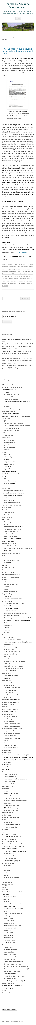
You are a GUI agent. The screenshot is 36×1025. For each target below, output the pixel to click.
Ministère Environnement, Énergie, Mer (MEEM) (16, 755)
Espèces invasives (10, 611)
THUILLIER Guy (8, 697)
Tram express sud (10, 928)
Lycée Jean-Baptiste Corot (11, 805)
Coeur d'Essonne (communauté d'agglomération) (18, 642)
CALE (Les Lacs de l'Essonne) (12, 639)
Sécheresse (7, 486)
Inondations (7, 865)
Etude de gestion (9, 853)
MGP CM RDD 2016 (22, 252)
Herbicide (6, 627)
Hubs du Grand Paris (10, 745)
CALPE (4, 452)
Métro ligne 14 (9, 916)
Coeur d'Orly (7, 656)
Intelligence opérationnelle (10, 702)
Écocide (4, 565)
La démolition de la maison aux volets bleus (15, 339)
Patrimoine (5, 788)
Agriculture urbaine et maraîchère (14, 603)
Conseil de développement (12, 733)
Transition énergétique (25, 281)
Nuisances (5, 772)
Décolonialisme (7, 517)
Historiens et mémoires (11, 676)
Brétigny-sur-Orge (9, 637)
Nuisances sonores (14, 276)
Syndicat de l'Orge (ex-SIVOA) (12, 877)
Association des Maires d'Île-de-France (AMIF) (16, 416)
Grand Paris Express (10, 906)
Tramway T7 (7, 930)
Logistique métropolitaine (10, 709)
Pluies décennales (9, 483)
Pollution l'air (9, 278)
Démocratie (5, 519)
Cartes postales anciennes (12, 683)
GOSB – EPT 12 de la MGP (10, 654)
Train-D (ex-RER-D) (9, 921)
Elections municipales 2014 (12, 502)
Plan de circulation (10, 942)
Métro (5, 911)
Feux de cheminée (9, 447)
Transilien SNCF (8, 933)
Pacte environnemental (12, 428)
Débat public (7, 596)
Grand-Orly (7, 664)
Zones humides (7, 993)
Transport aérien (9, 935)
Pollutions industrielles (10, 827)
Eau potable (7, 563)
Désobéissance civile (8, 541)
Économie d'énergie (27, 271)
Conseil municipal (7, 498)
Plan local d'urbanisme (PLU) (12, 964)
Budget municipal (9, 500)
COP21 (6, 478)
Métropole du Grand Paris (19, 274)
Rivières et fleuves (8, 863)
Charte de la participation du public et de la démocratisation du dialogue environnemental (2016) (18, 620)
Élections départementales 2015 (13, 495)
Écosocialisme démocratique (11, 575)
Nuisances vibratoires (10, 784)
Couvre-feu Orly (8, 397)
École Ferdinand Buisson (11, 793)
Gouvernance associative (11, 430)
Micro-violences (7, 752)
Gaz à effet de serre (10, 481)
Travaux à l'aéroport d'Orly (12, 409)
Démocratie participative (11, 531)
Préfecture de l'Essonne (9, 834)
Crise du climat (6, 507)
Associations (6, 418)
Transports (5, 901)
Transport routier (9, 937)
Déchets (4, 510)
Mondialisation (6, 764)
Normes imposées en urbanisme (14, 962)
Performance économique (13, 856)
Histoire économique (10, 858)
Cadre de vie (6, 438)
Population (5, 829)
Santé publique (7, 882)
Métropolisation (7, 750)
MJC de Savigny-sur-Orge (11, 808)
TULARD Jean (7, 678)
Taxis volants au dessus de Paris (12, 892)
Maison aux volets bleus (9, 712)
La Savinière (7, 803)
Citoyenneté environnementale (13, 527)
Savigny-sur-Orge (9, 464)
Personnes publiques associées (13, 599)
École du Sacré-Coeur (8, 567)
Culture (6, 791)
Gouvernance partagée (11, 536)
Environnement (7, 601)
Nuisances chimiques (10, 776)
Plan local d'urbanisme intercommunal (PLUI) (17, 969)
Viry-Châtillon (8, 469)
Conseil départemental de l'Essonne (13, 493)
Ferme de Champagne (10, 796)
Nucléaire (6, 587)
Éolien (5, 582)
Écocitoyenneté (8, 534)
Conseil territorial (9, 659)
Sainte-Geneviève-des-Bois (12, 651)
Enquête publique (7, 594)
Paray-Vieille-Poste (9, 462)
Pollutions (5, 820)
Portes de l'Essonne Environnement (18, 5)
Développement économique (11, 553)
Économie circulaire (8, 572)
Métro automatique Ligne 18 (13, 913)
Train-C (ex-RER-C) (9, 918)
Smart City (5, 889)
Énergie (4, 579)
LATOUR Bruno (6, 707)
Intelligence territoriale (9, 704)
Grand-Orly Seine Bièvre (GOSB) (13, 666)
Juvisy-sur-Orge (8, 457)
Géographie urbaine (10, 954)
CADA (4, 433)
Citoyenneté (7, 524)
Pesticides (7, 630)
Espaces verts (6, 274)
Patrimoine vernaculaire (11, 810)
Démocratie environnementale (13, 529)
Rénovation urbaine (10, 974)
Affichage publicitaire (8, 411)
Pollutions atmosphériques (21, 278)
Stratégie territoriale (10, 978)
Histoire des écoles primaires (12, 798)
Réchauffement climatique (10, 841)
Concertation (6, 488)
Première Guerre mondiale (12, 695)
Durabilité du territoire (10, 546)
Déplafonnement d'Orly (11, 399)
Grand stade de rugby (10, 647)
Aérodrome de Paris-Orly (11, 394)
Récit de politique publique (12, 726)
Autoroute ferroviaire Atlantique (13, 904)
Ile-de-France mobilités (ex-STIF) (13, 909)
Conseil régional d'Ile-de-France (12, 505)
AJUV (5, 421)
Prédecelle (7, 870)
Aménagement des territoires (11, 414)
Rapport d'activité (9, 721)
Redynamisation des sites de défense (14, 844)
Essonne (5, 635)
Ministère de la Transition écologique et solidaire (18, 757)
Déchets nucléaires (9, 512)
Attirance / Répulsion (10, 897)
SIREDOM (6, 515)
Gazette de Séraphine (10, 716)
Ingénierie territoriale (10, 957)
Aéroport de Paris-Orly (9, 390)
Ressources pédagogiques (12, 861)
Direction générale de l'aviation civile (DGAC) (17, 402)
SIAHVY (6, 875)
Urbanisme (5, 283)
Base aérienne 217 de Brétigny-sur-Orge (16, 846)
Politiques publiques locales (10, 817)
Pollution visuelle (9, 822)
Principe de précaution (9, 839)
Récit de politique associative (12, 724)
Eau (3, 555)
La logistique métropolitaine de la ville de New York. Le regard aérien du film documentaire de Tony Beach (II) (17, 346)
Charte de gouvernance (11, 522)
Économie (5, 570)
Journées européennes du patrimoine (15, 800)
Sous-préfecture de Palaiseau (13, 837)
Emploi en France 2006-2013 (10, 577)
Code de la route (10, 940)
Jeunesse (6, 832)
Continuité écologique (11, 608)
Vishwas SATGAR (7, 988)
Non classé (5, 769)
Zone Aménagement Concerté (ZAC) (14, 981)
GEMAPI (6, 740)
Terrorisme (5, 899)
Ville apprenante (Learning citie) (12, 986)
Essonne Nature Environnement (13, 423)
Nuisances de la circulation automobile (15, 779)
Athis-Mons (7, 454)
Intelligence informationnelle (11, 700)
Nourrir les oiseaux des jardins (11, 358)
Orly (5, 404)
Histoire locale (6, 680)
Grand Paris (7, 743)
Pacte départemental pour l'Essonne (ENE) (17, 426)
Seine (5, 873)
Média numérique (7, 714)
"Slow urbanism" (7, 385)
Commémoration (9, 685)
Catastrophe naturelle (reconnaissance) (16, 613)
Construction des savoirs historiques (15, 851)
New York (5, 767)
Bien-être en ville (9, 440)
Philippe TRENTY (7, 815)
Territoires (5, 894)
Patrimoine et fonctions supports (14, 668)
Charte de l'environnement (10, 474)
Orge (5, 868)
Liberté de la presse (10, 719)
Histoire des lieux (9, 692)
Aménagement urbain (10, 949)
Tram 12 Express (9, 923)
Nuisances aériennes (10, 774)
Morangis (6, 459)
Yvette (5, 880)
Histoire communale (10, 690)
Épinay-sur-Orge (9, 644)
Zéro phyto (7, 632)
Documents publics (9, 435)
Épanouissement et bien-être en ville (15, 445)
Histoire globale (7, 673)
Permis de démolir (7, 813)
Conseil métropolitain (10, 736)
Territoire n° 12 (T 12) (10, 671)
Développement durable (12, 266)
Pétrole (6, 589)
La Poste (6, 450)
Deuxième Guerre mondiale (12, 688)
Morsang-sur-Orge (9, 649)
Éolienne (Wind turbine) (11, 584)
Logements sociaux (9, 959)
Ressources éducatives (9, 849)
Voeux (4, 990)
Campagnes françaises (9, 471)
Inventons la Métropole (11, 748)
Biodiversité (7, 606)
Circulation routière (9, 442)
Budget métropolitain (10, 731)
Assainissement (8, 558)
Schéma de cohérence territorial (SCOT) (15, 976)
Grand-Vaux (8, 466)
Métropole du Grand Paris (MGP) (12, 728)
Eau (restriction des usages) (12, 560)
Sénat (4, 887)
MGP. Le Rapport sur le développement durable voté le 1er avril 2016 (17, 51)
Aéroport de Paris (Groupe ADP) (12, 387)
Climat (4, 476)
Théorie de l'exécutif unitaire (12, 539)
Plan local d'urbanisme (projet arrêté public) (17, 966)
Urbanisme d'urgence (9, 983)
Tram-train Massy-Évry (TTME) (12, 925)
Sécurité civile (8, 406)
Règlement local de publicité (12, 971)
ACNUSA (6, 392)
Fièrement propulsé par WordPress (12, 1021)
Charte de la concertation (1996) (13, 490)
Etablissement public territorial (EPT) (14, 661)
